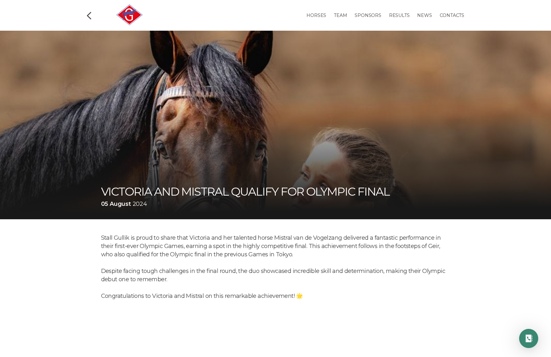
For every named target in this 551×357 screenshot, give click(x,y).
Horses (316, 15)
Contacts (452, 15)
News (424, 15)
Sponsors (368, 15)
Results (399, 15)
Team (340, 15)
